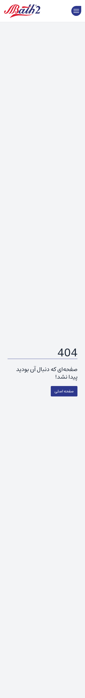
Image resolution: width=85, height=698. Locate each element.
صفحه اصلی (64, 391)
